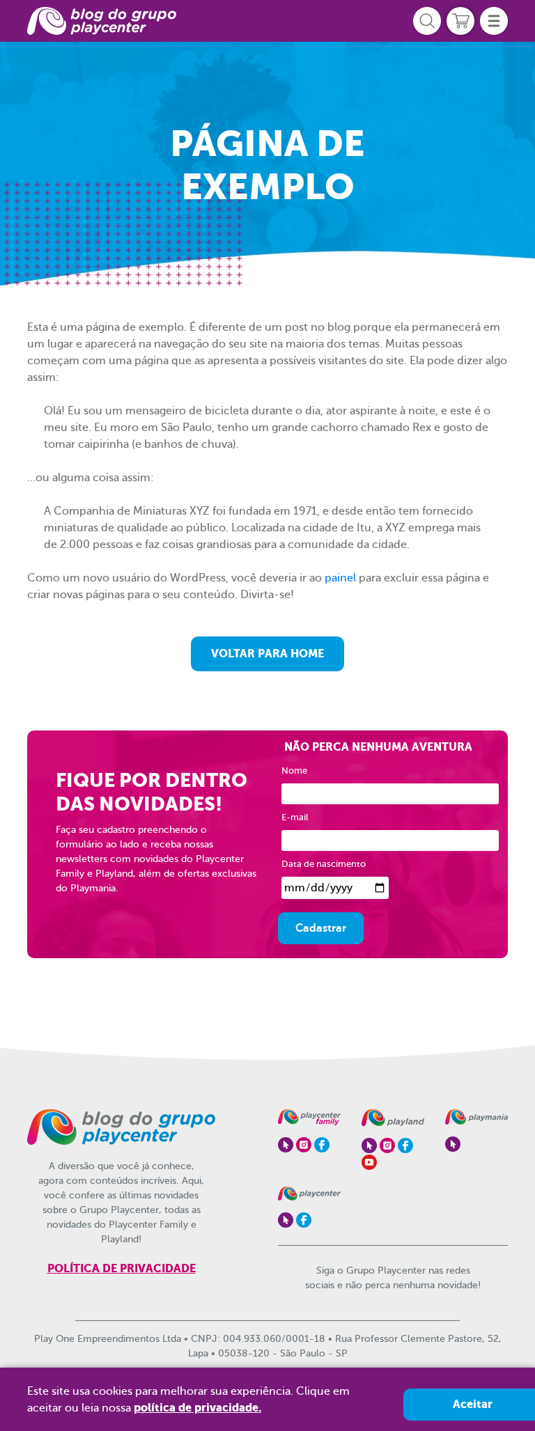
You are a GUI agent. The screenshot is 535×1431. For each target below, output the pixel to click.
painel (340, 578)
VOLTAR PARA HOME (267, 653)
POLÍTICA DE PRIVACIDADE (121, 1268)
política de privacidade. (197, 1407)
